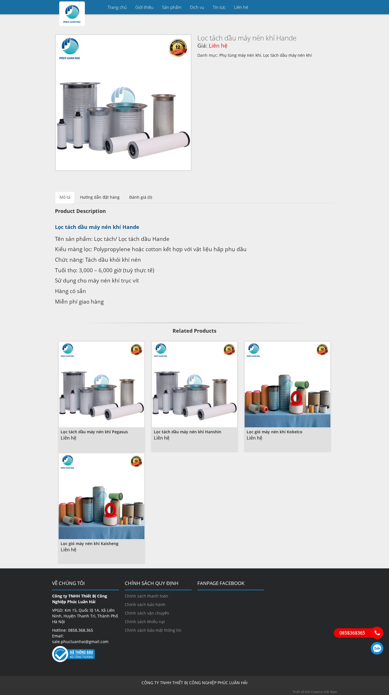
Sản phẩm (171, 7)
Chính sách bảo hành (145, 604)
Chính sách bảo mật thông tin (153, 630)
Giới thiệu (144, 7)
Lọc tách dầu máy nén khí (287, 55)
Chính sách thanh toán (146, 596)
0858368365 (377, 648)
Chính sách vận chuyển (147, 613)
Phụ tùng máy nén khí (240, 55)
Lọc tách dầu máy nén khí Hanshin (187, 431)
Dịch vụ (197, 7)
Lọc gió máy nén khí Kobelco (274, 431)
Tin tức (219, 7)
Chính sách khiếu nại (145, 621)
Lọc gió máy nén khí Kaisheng (89, 543)
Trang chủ (117, 7)
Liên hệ (241, 7)
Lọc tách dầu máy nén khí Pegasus (94, 431)
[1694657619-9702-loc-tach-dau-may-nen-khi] (123, 102)
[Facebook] (330, 7)
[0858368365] (377, 633)
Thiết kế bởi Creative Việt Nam (314, 692)
